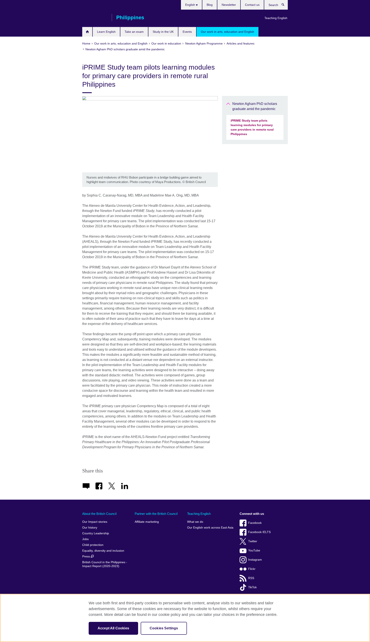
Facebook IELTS (259, 532)
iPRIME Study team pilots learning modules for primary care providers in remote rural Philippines (252, 127)
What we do (195, 521)
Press (86, 556)
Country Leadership (95, 533)
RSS (251, 578)
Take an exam (134, 31)
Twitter (252, 541)
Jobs (85, 539)
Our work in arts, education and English (227, 31)
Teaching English (275, 18)
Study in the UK (163, 31)
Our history (89, 527)
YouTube (254, 550)
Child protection (92, 545)
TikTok (252, 587)
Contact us (252, 4)
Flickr (251, 569)
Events (187, 31)
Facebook (255, 522)
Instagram (255, 559)
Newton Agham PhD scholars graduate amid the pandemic (254, 106)
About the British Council (99, 513)
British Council (94, 17)
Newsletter (229, 4)
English (190, 4)
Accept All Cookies (113, 628)
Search (285, 5)
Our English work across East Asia (210, 527)
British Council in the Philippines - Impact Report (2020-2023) (104, 564)
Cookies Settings (164, 628)
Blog (210, 4)
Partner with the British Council (156, 513)
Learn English (106, 31)
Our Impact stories (94, 521)
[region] (185, 618)
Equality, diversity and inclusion (103, 550)
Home (87, 32)
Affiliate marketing (147, 521)
